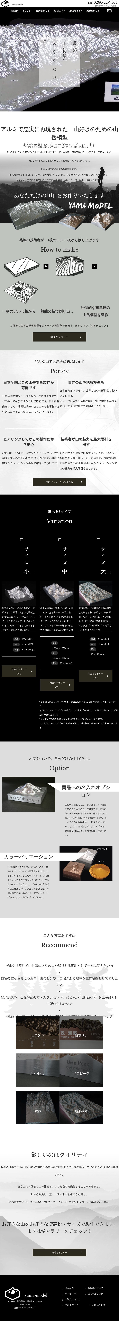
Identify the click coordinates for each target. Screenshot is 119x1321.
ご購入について (72, 1299)
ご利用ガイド (59, 11)
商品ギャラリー (59, 336)
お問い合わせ (98, 1305)
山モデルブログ (75, 11)
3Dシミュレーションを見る (59, 482)
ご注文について (93, 11)
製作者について (42, 11)
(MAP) (39, 1301)
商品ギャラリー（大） (95, 676)
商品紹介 (15, 11)
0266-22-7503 (103, 2)
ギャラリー (27, 11)
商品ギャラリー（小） (19, 671)
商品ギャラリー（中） (57, 685)
